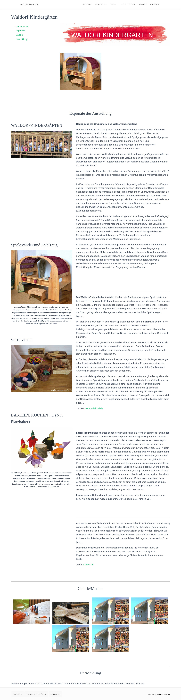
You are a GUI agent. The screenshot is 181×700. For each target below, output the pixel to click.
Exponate (20, 30)
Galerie (19, 35)
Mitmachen (154, 4)
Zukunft (142, 4)
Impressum (17, 694)
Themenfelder (101, 4)
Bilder (113, 4)
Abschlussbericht (128, 4)
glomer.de (88, 564)
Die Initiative (55, 694)
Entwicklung (21, 39)
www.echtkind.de (94, 408)
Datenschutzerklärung (36, 694)
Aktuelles (87, 4)
